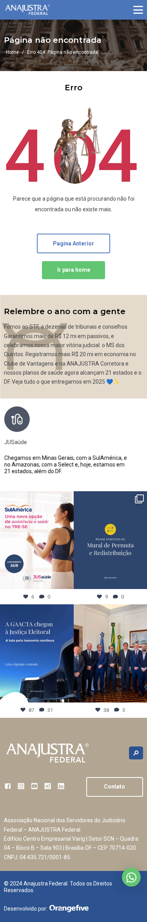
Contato (114, 786)
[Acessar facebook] (7, 786)
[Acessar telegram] (47, 786)
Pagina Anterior (73, 243)
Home (12, 52)
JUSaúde (15, 442)
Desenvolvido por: (25, 909)
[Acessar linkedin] (61, 786)
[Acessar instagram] (21, 786)
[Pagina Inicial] (27, 10)
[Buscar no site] (136, 752)
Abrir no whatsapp (131, 877)
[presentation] (137, 444)
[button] (138, 10)
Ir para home (73, 270)
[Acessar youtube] (34, 786)
